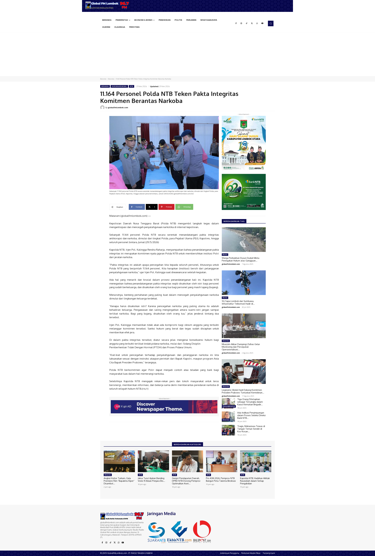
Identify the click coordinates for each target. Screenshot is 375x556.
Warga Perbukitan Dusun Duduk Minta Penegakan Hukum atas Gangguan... (240, 259)
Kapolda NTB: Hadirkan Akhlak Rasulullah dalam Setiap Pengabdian (255, 481)
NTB (131, 86)
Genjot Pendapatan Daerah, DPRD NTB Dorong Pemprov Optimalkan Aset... (186, 481)
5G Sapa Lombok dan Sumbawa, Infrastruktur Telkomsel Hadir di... (238, 302)
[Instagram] (241, 23)
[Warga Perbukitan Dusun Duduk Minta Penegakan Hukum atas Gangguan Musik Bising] (244, 239)
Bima (224, 433)
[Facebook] (236, 23)
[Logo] (108, 5)
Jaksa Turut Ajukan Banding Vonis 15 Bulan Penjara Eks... (151, 479)
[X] (251, 23)
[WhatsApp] (257, 23)
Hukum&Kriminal (119, 86)
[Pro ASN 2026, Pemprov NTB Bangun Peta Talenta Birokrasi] (221, 461)
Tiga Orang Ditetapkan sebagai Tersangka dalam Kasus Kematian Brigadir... (250, 402)
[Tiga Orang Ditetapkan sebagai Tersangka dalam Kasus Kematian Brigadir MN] (228, 403)
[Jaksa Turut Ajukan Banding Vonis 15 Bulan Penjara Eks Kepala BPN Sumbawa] (153, 461)
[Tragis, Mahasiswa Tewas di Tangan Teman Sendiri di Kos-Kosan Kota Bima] (228, 430)
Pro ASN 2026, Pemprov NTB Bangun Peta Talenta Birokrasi (221, 479)
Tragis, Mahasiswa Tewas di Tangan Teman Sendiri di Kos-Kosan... (251, 429)
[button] (270, 23)
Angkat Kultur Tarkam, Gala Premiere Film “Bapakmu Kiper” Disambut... (119, 481)
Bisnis (225, 255)
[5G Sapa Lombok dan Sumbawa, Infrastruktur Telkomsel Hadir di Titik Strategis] (244, 282)
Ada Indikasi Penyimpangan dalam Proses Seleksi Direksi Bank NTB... (251, 415)
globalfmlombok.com (118, 107)
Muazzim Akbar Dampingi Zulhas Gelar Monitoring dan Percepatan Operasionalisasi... (241, 347)
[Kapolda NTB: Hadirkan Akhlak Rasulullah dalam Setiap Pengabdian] (255, 461)
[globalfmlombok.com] (102, 107)
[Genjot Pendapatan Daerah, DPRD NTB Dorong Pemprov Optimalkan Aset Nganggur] (187, 461)
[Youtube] (262, 23)
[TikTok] (246, 23)
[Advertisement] (187, 54)
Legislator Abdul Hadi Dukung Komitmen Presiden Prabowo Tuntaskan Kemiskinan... (243, 391)
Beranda (103, 79)
